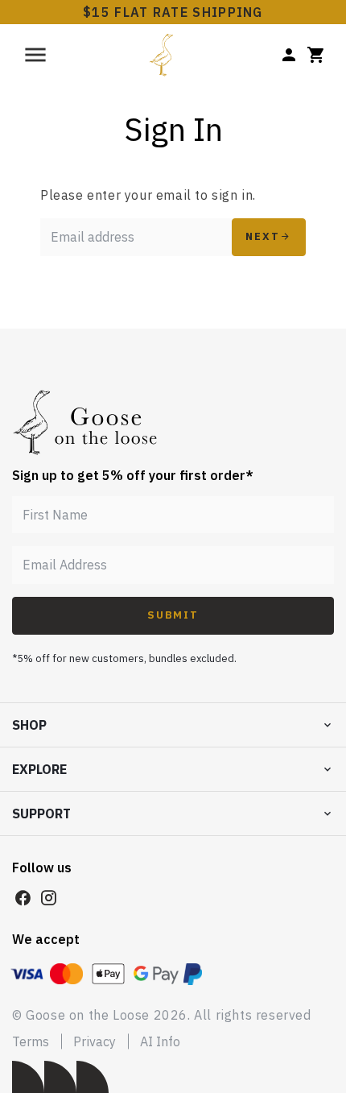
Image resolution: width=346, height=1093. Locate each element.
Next (262, 236)
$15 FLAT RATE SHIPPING (173, 12)
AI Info (160, 1041)
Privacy (94, 1041)
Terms (30, 1041)
